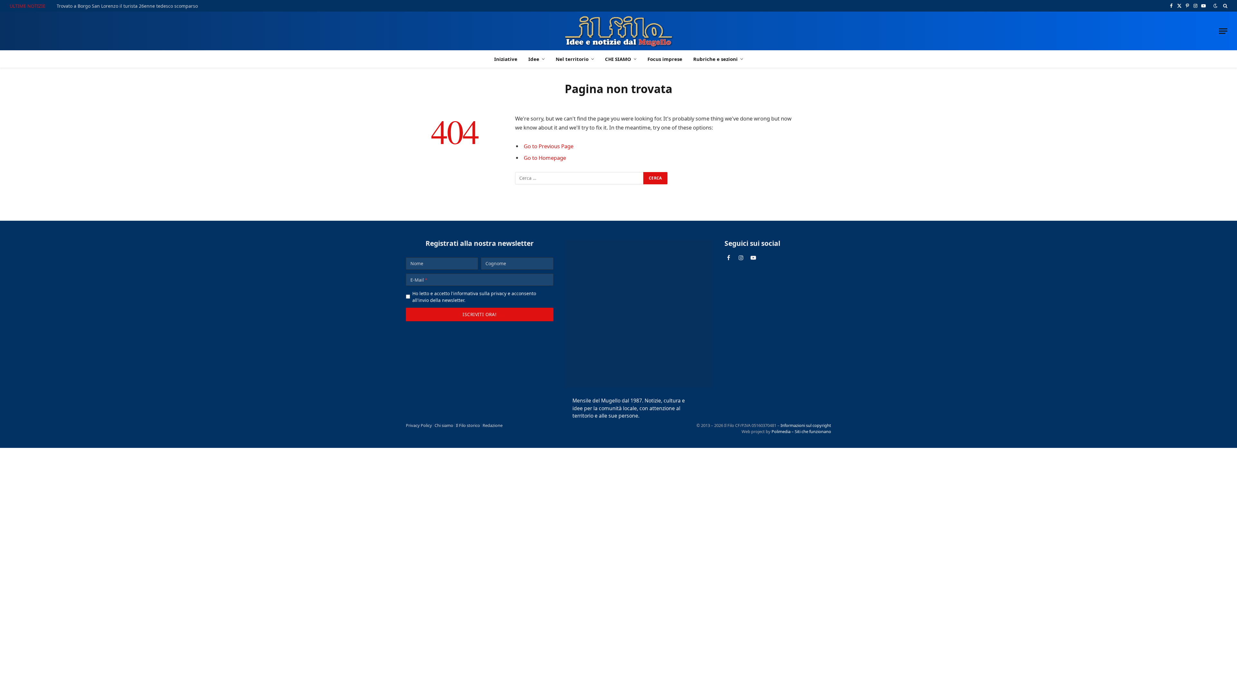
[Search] (1224, 6)
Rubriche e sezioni (715, 59)
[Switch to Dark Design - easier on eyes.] (1215, 6)
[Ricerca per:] (579, 178)
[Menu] (1223, 31)
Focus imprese (664, 59)
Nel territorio (572, 59)
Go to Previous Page (548, 146)
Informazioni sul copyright (806, 425)
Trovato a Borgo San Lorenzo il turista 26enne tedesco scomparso (127, 6)
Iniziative (505, 59)
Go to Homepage (545, 157)
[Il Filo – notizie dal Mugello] (618, 31)
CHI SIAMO (618, 59)
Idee (533, 59)
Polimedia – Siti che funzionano (801, 431)
